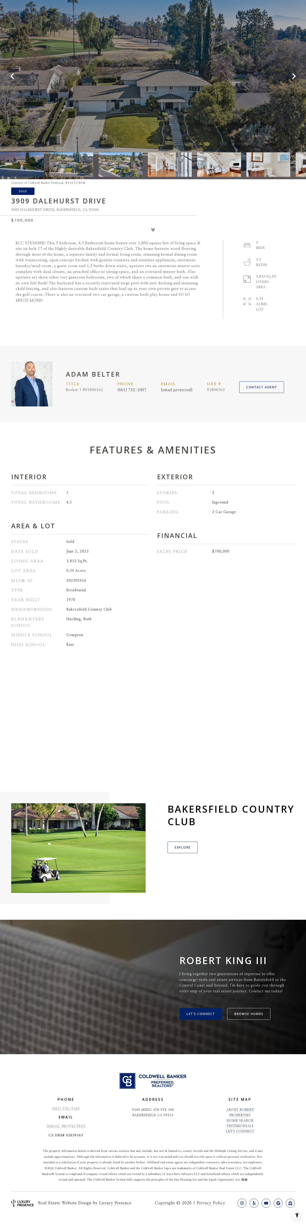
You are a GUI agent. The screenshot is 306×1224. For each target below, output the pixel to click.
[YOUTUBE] (266, 1203)
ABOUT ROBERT (240, 1110)
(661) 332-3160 (66, 1108)
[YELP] (254, 1203)
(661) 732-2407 (132, 390)
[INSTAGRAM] (241, 1203)
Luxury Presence (115, 1203)
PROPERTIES (240, 1115)
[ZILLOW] (290, 1203)
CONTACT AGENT (261, 387)
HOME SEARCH (240, 1120)
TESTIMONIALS (240, 1126)
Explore (183, 847)
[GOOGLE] (278, 1203)
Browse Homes (248, 1014)
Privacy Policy (211, 1203)
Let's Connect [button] (200, 1014)
